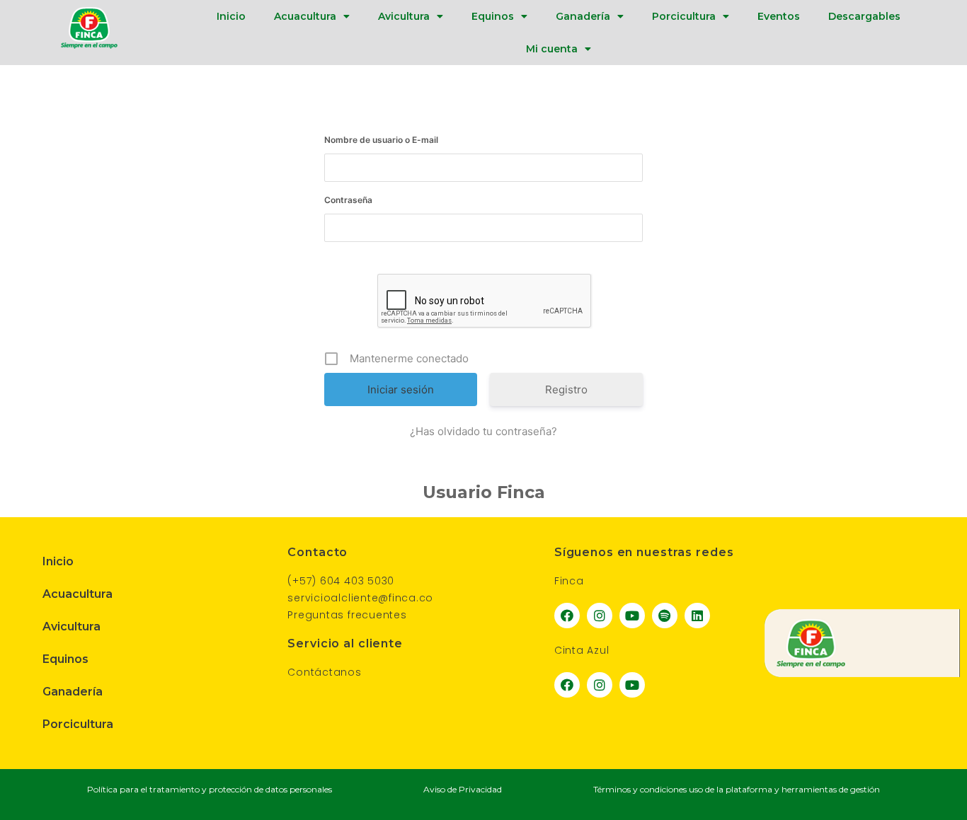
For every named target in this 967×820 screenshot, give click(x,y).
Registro (566, 389)
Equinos (492, 16)
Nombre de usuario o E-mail (381, 139)
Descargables (864, 16)
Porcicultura (684, 16)
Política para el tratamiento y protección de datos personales (209, 789)
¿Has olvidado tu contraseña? (483, 431)
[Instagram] (599, 615)
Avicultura (404, 16)
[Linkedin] (697, 615)
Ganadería (583, 16)
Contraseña (348, 200)
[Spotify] (664, 615)
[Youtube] (632, 615)
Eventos (778, 16)
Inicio (231, 16)
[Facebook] (567, 615)
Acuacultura (305, 16)
